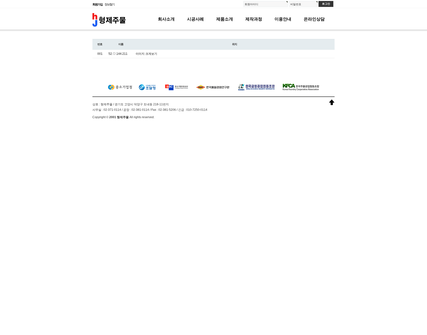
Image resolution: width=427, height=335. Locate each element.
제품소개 (224, 19)
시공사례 (195, 19)
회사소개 (166, 19)
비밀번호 (295, 4)
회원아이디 (251, 4)
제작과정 (253, 19)
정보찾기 (110, 4)
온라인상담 (314, 19)
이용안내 (283, 19)
